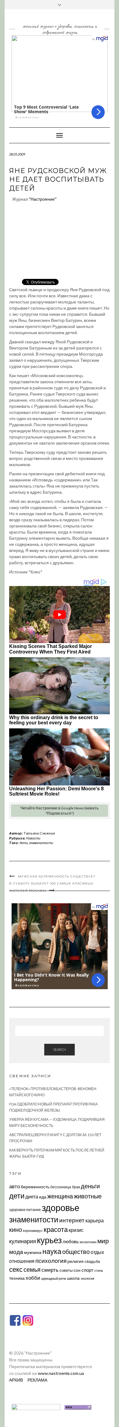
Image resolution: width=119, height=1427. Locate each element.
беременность (35, 1186)
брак (76, 1187)
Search (59, 1049)
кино (15, 1229)
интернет (72, 1220)
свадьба (92, 1261)
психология (51, 1260)
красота (56, 1229)
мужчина (32, 1252)
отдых (97, 1252)
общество (76, 1251)
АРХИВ (16, 1380)
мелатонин (88, 1242)
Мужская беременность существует (56, 876)
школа (73, 1278)
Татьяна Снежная (39, 833)
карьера (94, 1220)
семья (32, 1269)
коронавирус (33, 1230)
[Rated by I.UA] (36, 1406)
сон (77, 1270)
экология (87, 1278)
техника (17, 1278)
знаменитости (41, 843)
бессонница (60, 1187)
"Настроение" (42, 199)
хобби (33, 1278)
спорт (87, 1270)
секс (16, 1269)
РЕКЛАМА (37, 1380)
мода (16, 1251)
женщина (60, 1196)
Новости (33, 838)
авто (14, 1186)
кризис (76, 1230)
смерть (50, 1270)
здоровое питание (25, 1209)
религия (75, 1261)
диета (31, 1196)
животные (88, 1196)
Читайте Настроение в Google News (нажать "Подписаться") (59, 811)
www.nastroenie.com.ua (61, 1373)
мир (103, 1241)
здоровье (60, 1207)
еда (42, 1196)
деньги (90, 1186)
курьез (49, 1240)
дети (24, 843)
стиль (98, 1270)
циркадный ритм (53, 1278)
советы (66, 1270)
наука (51, 1251)
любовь (71, 1241)
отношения (21, 1261)
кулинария (22, 1241)
